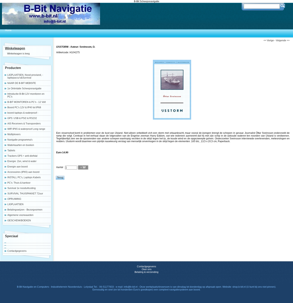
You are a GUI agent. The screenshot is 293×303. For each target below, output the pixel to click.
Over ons (146, 269)
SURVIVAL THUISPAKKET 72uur (25, 193)
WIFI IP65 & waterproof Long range (26, 129)
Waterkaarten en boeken (20, 145)
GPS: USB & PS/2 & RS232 (22, 118)
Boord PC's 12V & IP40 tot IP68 (24, 107)
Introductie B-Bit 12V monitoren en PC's (25, 95)
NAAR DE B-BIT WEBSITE (21, 83)
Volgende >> (283, 40)
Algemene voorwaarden (20, 215)
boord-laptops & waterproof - (22, 112)
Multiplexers (14, 134)
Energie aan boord (17, 166)
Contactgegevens (17, 251)
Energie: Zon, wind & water (21, 161)
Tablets (11, 150)
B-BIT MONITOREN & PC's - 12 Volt (26, 102)
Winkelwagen (15, 48)
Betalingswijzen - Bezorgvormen (24, 209)
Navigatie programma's (19, 139)
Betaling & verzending (146, 272)
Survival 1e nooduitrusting (21, 188)
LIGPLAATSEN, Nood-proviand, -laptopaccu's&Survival (25, 76)
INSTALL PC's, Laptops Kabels (24, 177)
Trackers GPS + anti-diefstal (22, 155)
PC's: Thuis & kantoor (18, 182)
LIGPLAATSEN (15, 204)
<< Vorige (269, 40)
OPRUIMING (14, 199)
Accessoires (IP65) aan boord (23, 172)
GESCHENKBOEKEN (19, 220)
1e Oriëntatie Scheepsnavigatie (24, 88)
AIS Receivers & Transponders (24, 123)
